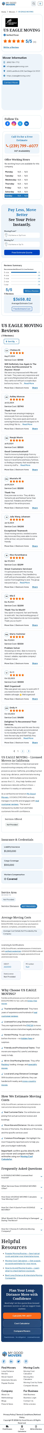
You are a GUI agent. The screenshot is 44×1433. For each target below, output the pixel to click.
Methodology (7, 1398)
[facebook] (4, 1361)
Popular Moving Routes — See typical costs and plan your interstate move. (22, 1254)
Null (27, 967)
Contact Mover (11, 82)
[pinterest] (26, 1361)
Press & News (7, 1404)
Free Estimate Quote (22, 252)
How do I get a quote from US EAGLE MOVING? (18, 1208)
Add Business (29, 1394)
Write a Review (11, 47)
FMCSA (29, 1025)
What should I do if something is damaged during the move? (20, 1219)
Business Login (29, 1398)
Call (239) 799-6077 (22, 1316)
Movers (12, 12)
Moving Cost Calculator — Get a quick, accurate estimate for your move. (23, 1262)
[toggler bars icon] (40, 4)
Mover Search (7, 1377)
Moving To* (9, 240)
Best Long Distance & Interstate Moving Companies (23, 1276)
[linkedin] (11, 1361)
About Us (5, 1394)
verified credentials (13, 951)
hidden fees (26, 1038)
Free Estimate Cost (22, 309)
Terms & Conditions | (25, 1414)
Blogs (3, 1401)
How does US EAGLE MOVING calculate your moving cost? (19, 1198)
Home (3, 12)
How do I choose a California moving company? (17, 1230)
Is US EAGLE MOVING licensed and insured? (16, 1176)
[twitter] (19, 1361)
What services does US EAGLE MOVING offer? (18, 1187)
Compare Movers (22, 1331)
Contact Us (28, 1401)
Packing (5, 1064)
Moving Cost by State (32, 1382)
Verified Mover (12, 35)
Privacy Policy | (9, 1414)
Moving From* (10, 231)
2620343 (7, 967)
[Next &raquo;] (28, 751)
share (35, 387)
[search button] (34, 3)
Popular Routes (7, 1383)
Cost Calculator (22, 1323)
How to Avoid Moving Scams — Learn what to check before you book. (22, 1269)
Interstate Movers (9, 1380)
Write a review (29, 1404)
